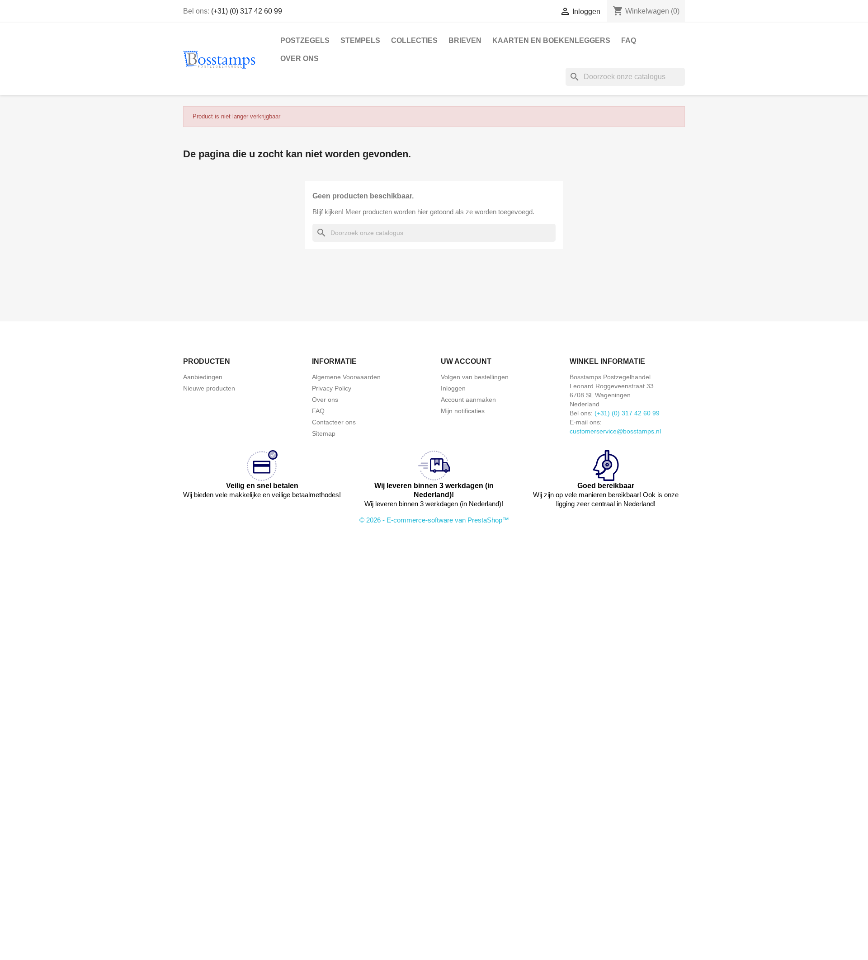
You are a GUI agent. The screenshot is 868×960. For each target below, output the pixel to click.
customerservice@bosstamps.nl (615, 431)
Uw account (466, 361)
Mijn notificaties (463, 410)
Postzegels (305, 40)
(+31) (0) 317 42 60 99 (246, 11)
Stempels (360, 40)
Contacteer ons (334, 422)
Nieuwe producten (209, 388)
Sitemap (323, 433)
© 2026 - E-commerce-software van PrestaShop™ (434, 520)
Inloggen (453, 388)
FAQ (628, 40)
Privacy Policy (331, 388)
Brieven (464, 40)
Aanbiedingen (202, 377)
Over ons (299, 58)
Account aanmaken (468, 399)
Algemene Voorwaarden (346, 377)
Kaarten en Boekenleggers (551, 40)
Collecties (414, 40)
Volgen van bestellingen (475, 377)
